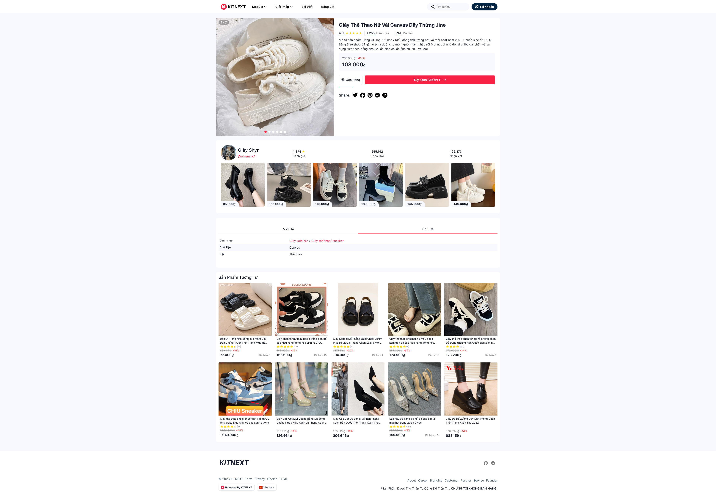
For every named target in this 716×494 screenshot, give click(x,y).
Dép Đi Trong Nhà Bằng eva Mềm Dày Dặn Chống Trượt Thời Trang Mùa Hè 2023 (243, 342)
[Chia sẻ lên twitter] (355, 95)
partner (466, 480)
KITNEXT (237, 6)
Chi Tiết (427, 229)
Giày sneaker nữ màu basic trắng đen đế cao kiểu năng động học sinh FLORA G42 (301, 342)
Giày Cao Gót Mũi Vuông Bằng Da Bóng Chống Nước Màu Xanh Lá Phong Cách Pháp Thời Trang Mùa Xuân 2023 (301, 422)
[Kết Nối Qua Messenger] (493, 463)
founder (491, 480)
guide (284, 479)
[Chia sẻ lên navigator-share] (384, 95)
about (411, 480)
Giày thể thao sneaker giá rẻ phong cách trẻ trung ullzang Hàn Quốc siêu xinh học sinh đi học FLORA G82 (471, 342)
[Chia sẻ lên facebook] (362, 95)
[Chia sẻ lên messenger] (377, 95)
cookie (272, 479)
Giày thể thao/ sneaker (327, 241)
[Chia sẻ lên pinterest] (370, 95)
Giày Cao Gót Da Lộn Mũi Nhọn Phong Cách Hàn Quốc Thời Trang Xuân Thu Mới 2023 (356, 422)
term (248, 479)
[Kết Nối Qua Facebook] (486, 463)
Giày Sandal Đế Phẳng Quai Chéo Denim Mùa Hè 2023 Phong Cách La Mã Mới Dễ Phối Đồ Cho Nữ (357, 342)
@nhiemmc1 (246, 156)
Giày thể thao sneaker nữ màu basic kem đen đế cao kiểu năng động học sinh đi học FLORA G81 (411, 342)
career (423, 480)
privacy (260, 479)
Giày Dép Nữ (299, 241)
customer (452, 480)
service (478, 480)
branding (436, 480)
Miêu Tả (288, 229)
